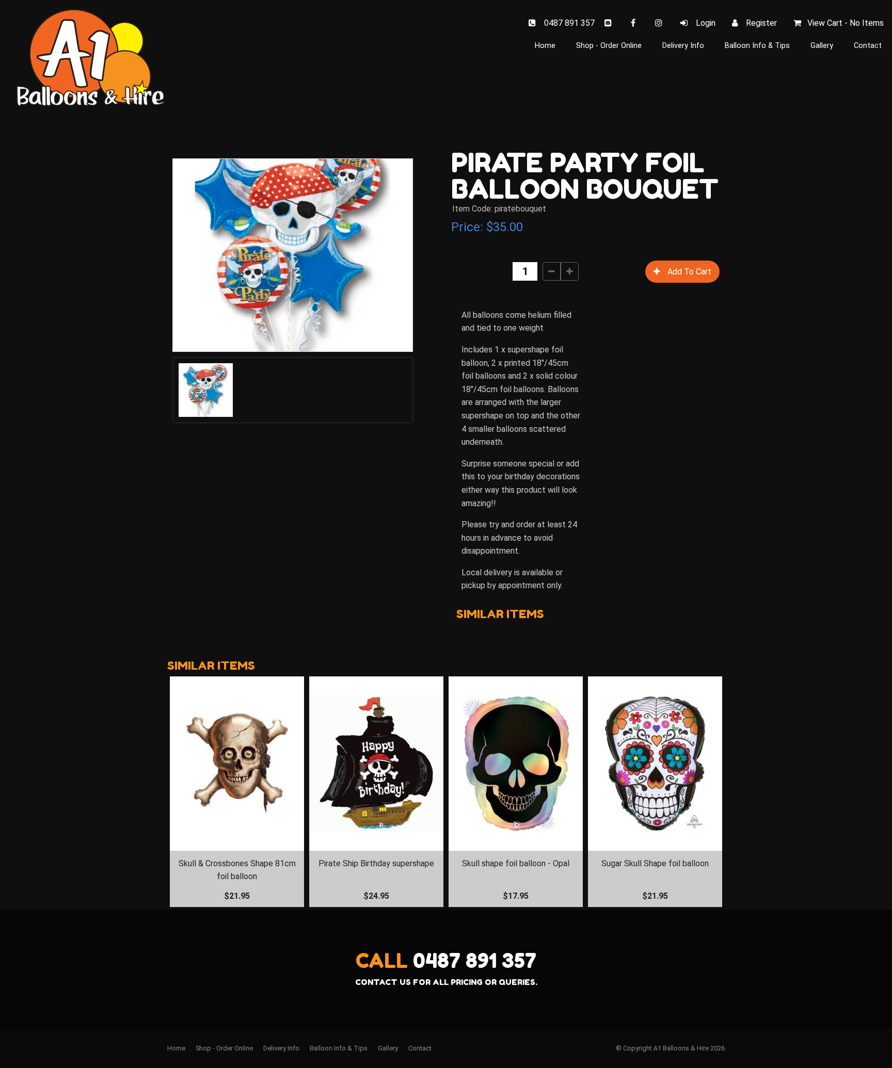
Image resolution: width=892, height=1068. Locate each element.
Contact (868, 45)
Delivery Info (683, 45)
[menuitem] (176, 1048)
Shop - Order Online (609, 45)
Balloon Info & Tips (757, 45)
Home (545, 45)
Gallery (821, 45)
